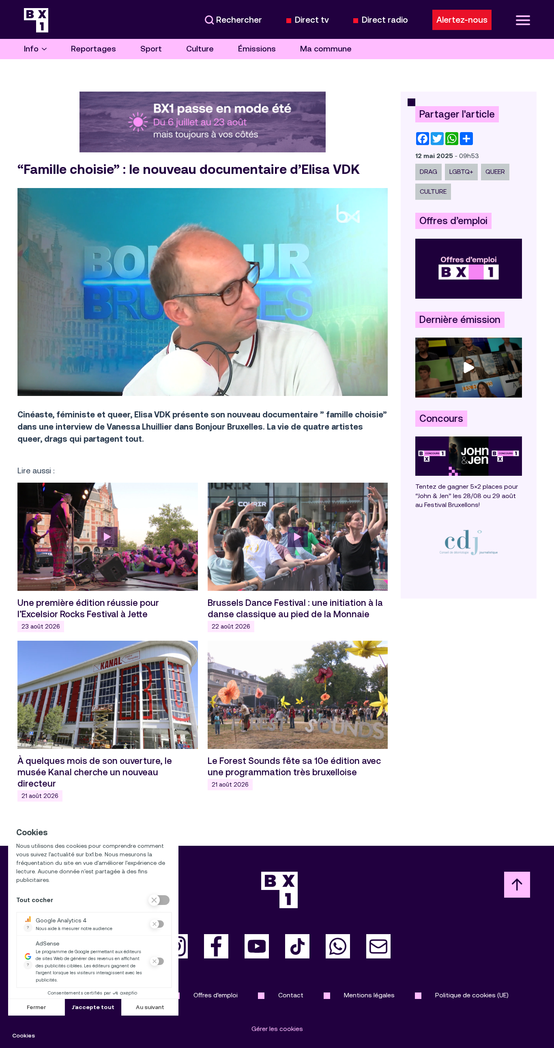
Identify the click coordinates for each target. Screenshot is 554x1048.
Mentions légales (369, 995)
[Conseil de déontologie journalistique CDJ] (469, 542)
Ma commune (326, 49)
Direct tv (312, 20)
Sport (151, 49)
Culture (200, 49)
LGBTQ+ (461, 171)
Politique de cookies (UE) (472, 995)
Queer (495, 171)
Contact (290, 995)
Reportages (93, 49)
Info (31, 49)
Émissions (257, 49)
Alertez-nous (461, 20)
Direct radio (385, 20)
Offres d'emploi (215, 995)
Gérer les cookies (277, 1028)
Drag (428, 171)
